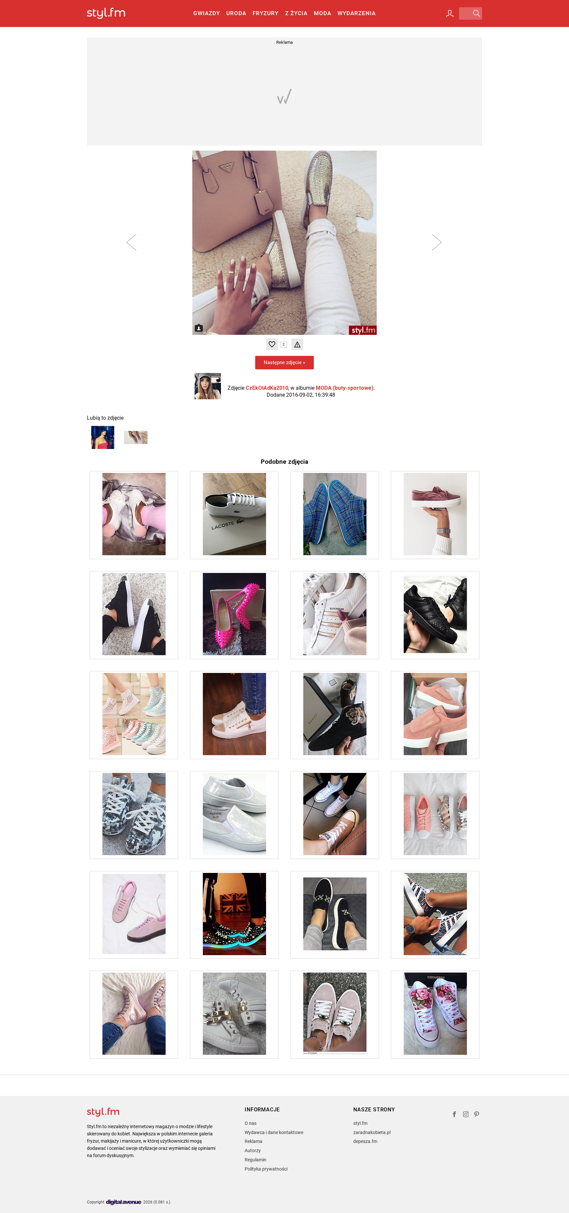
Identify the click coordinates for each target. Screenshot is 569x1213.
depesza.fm (365, 1141)
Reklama (253, 1141)
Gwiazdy (206, 13)
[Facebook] (454, 1115)
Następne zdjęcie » (284, 362)
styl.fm (360, 1123)
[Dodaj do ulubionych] (272, 344)
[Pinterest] (477, 1115)
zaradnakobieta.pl (372, 1132)
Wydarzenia (357, 13)
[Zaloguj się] (450, 13)
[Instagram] (466, 1115)
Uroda (236, 13)
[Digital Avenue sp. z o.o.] (123, 1202)
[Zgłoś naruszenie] (297, 344)
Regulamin (255, 1159)
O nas (251, 1123)
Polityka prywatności (266, 1169)
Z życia (296, 13)
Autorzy (253, 1150)
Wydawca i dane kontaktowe (274, 1132)
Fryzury (266, 13)
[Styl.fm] (113, 13)
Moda (322, 13)
